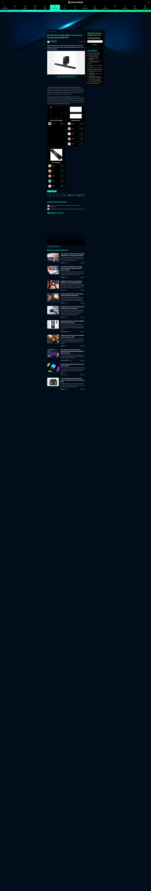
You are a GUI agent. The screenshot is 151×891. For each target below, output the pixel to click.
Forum (135, 8)
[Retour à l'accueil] (75, 2)
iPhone (62, 374)
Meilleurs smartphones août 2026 (95, 81)
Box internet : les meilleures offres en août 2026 (95, 74)
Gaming (25, 8)
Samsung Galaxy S (64, 331)
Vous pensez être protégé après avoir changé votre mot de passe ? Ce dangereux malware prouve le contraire (71, 268)
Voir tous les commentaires (53, 246)
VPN (75, 8)
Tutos (65, 8)
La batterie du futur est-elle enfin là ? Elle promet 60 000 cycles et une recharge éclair (72, 307)
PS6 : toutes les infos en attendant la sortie (95, 66)
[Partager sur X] (50, 195)
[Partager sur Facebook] (57, 195)
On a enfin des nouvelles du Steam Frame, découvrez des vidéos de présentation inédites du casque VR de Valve (72, 351)
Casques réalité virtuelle (65, 360)
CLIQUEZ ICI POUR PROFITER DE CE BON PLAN (66, 76)
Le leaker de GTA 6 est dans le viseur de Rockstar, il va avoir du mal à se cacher (72, 336)
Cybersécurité (85, 8)
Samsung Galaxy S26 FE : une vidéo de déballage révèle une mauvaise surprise (72, 322)
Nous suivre (82, 195)
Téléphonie (5, 8)
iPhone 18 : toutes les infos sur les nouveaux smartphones (95, 61)
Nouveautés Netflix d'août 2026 (95, 68)
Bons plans (55, 8)
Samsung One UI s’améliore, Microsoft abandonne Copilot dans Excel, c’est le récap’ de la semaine (72, 254)
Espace (45, 8)
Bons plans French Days (52, 191)
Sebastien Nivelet (53, 41)
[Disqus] (66, 230)
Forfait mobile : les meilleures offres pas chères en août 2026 (95, 80)
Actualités (125, 8)
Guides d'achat (20, 10)
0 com (79, 41)
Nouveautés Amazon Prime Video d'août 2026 (95, 72)
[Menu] (2, 2)
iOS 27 (90, 63)
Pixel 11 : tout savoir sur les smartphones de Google (94, 56)
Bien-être (145, 8)
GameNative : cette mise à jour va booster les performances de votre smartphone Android (71, 282)
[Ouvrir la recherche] (148, 2)
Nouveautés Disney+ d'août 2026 (95, 69)
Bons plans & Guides (52, 31)
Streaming (105, 8)
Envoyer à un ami (73, 195)
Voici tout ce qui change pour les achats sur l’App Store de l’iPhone (72, 365)
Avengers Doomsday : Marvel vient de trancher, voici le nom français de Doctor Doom (72, 294)
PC (15, 8)
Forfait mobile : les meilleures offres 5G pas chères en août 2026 (95, 77)
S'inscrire (95, 44)
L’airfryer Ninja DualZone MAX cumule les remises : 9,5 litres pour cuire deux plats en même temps (72, 380)
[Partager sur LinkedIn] (64, 195)
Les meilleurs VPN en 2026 (94, 83)
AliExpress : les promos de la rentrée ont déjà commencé (94, 53)
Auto (35, 8)
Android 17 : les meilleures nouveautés (94, 59)
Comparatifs (16, 10)
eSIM (94, 9)
